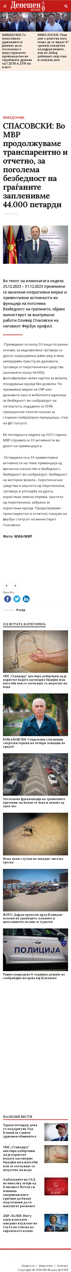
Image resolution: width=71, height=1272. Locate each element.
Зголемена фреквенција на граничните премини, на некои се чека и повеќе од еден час (34, 802)
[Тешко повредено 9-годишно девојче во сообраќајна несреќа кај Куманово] (35, 950)
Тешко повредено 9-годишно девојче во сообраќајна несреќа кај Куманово (34, 976)
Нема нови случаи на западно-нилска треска (33, 860)
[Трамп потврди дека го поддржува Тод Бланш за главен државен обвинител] (56, 1132)
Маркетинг (46, 1265)
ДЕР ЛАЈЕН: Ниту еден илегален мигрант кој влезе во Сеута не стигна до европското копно (20, 1223)
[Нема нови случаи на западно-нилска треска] (35, 834)
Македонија (13, 117)
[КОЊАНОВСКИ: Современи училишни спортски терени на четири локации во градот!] (35, 715)
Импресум (28, 1265)
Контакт (62, 1265)
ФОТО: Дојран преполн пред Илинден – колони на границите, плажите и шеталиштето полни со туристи (34, 918)
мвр (22, 610)
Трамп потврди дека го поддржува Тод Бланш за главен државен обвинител (20, 1130)
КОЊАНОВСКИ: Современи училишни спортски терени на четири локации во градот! (34, 743)
